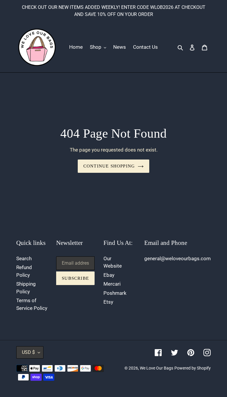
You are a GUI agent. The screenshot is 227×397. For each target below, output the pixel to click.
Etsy (108, 302)
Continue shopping (109, 166)
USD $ (28, 352)
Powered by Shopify (192, 368)
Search (24, 258)
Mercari (112, 284)
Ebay (108, 275)
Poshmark (115, 293)
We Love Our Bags (156, 368)
